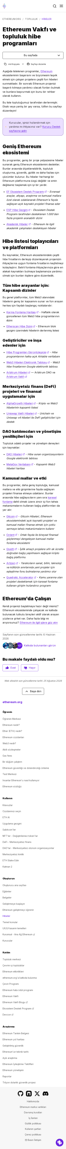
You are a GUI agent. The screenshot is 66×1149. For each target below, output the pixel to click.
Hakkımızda (33, 1101)
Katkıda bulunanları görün (40, 645)
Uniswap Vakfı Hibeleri (21, 413)
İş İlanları (33, 1118)
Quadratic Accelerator (21, 577)
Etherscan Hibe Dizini (20, 326)
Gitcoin (12, 516)
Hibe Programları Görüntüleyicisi (27, 352)
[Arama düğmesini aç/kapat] (54, 6)
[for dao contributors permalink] (1, 434)
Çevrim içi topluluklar (13, 965)
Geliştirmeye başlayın (14, 903)
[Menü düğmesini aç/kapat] (61, 6)
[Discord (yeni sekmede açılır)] (45, 1093)
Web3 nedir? (9, 743)
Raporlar (7, 1076)
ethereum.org (12, 19)
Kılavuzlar (8, 805)
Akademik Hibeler (18, 224)
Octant (11, 534)
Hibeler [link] (46, 19)
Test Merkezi (9, 774)
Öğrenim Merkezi (12, 718)
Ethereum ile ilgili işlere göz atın (39, 622)
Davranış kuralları (33, 1112)
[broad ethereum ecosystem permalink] (1, 149)
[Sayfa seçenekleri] (23, 64)
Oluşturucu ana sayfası (14, 885)
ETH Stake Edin (11, 860)
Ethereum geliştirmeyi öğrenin (18, 910)
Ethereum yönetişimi (13, 1070)
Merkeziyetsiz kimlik (13, 854)
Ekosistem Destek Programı (18, 1008)
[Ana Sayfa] (4, 6)
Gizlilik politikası (33, 1123)
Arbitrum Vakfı (16, 376)
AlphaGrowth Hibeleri (21, 403)
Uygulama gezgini (12, 823)
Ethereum (46, 71)
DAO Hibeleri (15, 454)
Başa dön (35, 691)
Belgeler (7, 897)
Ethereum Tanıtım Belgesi (16, 1033)
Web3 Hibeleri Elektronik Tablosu (28, 362)
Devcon (8, 1014)
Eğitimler (7, 891)
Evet (13, 667)
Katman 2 (7, 866)
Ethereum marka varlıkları (33, 1107)
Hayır (32, 667)
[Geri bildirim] (59, 1142)
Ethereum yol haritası (13, 1039)
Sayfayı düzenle (36, 64)
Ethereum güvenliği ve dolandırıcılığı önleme (26, 768)
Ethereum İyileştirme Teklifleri (18, 1064)
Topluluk (31, 19)
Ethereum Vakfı (10, 996)
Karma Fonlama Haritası (22, 312)
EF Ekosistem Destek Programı (26, 191)
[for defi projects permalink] (1, 391)
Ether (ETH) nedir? (12, 731)
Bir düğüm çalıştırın (12, 761)
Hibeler (6, 916)
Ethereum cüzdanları (13, 737)
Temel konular (10, 922)
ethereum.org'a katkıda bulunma (20, 977)
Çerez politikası (33, 1134)
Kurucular (7, 940)
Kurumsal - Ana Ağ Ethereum (19, 934)
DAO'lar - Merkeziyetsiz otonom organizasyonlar (28, 848)
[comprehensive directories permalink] (1, 288)
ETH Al (6, 817)
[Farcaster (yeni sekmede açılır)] (29, 1093)
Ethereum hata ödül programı (18, 990)
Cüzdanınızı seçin (12, 811)
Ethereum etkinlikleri (13, 971)
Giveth (11, 549)
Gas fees (7, 755)
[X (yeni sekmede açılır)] (37, 1093)
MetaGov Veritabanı (19, 464)
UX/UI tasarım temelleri (14, 928)
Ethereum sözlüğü (12, 786)
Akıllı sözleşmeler (12, 749)
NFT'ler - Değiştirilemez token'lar (20, 836)
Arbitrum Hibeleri (18, 372)
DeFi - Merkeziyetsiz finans (17, 842)
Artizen (12, 563)
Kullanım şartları (33, 1129)
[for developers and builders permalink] (1, 343)
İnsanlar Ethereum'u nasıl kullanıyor (21, 780)
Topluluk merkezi (12, 959)
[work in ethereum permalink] (1, 598)
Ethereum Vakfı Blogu (15, 1002)
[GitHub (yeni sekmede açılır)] (20, 1093)
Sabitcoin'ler (9, 829)
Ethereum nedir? (11, 725)
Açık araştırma (10, 1058)
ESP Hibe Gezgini (18, 210)
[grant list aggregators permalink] (1, 244)
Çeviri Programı (11, 983)
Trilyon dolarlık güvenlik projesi (19, 1082)
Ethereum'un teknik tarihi (16, 1051)
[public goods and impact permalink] (1, 478)
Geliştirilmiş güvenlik (13, 1045)
